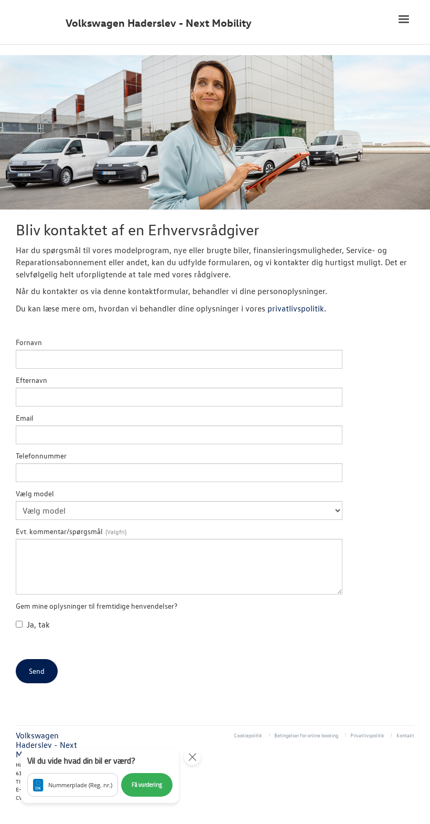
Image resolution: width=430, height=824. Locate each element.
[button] (100, 775)
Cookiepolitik (248, 735)
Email (25, 418)
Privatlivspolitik (367, 735)
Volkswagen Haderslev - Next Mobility (159, 23)
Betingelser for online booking (306, 735)
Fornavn (29, 342)
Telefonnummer (41, 456)
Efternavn (31, 380)
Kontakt (405, 735)
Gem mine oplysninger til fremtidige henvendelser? (96, 606)
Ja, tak (38, 624)
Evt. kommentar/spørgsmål (59, 531)
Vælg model (35, 493)
